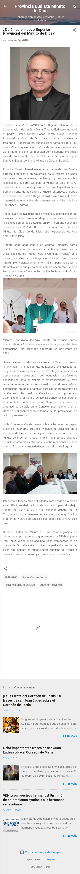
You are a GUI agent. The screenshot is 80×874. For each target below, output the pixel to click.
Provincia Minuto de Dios (20, 584)
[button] (75, 30)
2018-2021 (11, 577)
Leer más (70, 736)
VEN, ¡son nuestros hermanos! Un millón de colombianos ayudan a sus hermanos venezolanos (33, 799)
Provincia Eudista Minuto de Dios (40, 8)
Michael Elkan (49, 859)
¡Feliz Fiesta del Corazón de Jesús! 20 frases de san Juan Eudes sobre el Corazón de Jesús (32, 700)
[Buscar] (75, 7)
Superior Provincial (51, 584)
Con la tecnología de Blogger (42, 852)
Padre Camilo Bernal (35, 577)
